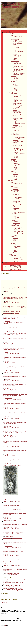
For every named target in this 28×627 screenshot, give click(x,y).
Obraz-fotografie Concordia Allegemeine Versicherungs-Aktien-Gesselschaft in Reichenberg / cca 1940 (15, 298)
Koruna (7, 361)
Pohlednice (15, 538)
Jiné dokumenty (7, 520)
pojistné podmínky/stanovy (16, 143)
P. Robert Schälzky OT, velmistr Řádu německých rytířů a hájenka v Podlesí (12, 587)
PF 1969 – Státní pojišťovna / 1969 (10, 497)
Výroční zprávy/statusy (19, 153)
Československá (9, 332)
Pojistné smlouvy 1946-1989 (15, 322)
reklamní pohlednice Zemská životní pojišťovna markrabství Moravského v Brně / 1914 (13, 533)
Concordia (7, 301)
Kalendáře (14, 547)
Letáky (13, 565)
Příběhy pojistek (7, 270)
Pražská (7, 388)
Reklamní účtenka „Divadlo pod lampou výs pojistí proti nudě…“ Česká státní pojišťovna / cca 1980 (15, 395)
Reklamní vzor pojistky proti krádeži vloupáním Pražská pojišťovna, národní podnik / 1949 (15, 385)
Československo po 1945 (14, 269)
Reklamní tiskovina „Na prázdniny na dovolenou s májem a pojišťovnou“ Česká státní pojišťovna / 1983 (15, 432)
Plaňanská (8, 426)
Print (6, 625)
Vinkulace (15, 235)
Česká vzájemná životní (11, 445)
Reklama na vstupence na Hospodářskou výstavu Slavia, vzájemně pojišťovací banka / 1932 (15, 288)
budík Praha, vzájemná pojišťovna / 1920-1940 (13, 551)
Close (2, 625)
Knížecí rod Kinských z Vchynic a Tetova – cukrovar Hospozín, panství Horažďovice (13, 590)
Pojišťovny (6, 262)
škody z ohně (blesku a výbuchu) (18, 212)
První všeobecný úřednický (12, 573)
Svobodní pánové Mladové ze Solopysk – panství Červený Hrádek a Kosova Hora (13, 583)
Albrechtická (8, 370)
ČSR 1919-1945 (7, 293)
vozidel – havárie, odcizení (17, 127)
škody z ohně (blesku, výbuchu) (18, 52)
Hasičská (7, 321)
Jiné (13, 293)
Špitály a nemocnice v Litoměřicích (12, 585)
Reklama (17, 293)
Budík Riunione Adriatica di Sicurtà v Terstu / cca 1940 (14, 376)
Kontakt (2, 19)
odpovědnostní (17, 48)
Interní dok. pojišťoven (17, 333)
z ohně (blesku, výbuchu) (19, 123)
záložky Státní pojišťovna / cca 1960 (11, 505)
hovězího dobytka (17, 43)
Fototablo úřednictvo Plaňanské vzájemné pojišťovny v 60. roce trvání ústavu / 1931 (14, 423)
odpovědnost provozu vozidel (18, 114)
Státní (6, 454)
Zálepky (15, 91)
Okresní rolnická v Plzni (11, 527)
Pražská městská (9, 416)
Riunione (7, 379)
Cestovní (15, 261)
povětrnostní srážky (18, 118)
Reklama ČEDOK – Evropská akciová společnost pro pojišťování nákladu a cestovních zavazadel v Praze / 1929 (14, 307)
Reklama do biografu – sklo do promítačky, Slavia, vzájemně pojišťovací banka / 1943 (13, 349)
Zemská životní (9, 536)
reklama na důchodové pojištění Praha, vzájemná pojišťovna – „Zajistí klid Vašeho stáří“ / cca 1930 (13, 560)
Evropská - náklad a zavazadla (13, 311)
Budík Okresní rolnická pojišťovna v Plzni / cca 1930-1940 (15, 524)
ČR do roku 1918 (7, 574)
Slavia (6, 291)
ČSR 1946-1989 (7, 333)
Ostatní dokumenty (18, 74)
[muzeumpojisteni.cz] (11, 4)
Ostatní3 (5, 322)
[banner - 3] (4, 602)
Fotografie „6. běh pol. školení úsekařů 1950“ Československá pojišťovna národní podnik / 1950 (13, 328)
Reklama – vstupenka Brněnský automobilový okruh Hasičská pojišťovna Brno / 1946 (14, 318)
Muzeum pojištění (7, 31)
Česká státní (8, 398)
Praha (6, 517)
